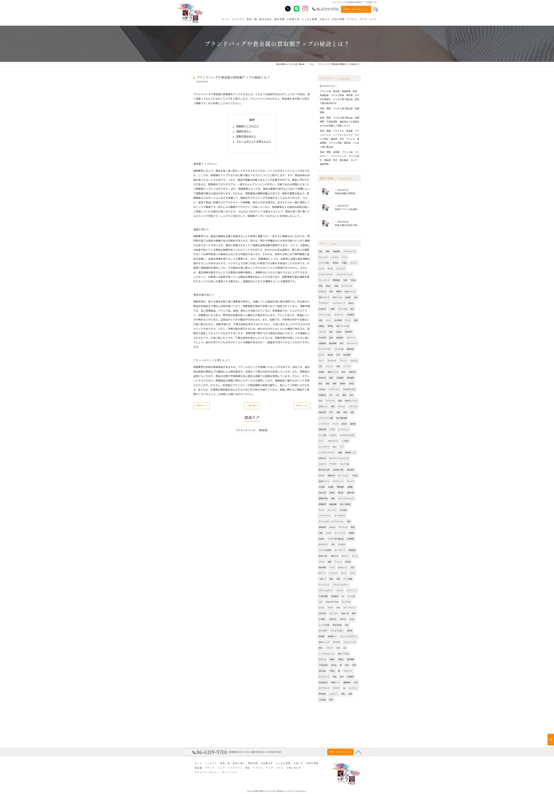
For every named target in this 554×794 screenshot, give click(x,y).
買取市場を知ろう (246, 136)
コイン (328, 320)
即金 (343, 693)
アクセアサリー (325, 515)
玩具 (352, 567)
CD (343, 596)
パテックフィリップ (344, 274)
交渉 (331, 412)
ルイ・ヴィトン (350, 607)
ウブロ (330, 607)
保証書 (330, 487)
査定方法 (334, 556)
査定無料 (340, 337)
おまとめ (322, 659)
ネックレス (353, 688)
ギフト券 (351, 596)
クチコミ (341, 406)
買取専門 (348, 332)
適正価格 (350, 469)
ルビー (321, 360)
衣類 (354, 665)
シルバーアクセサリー (348, 636)
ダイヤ (347, 320)
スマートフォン (325, 314)
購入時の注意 (324, 469)
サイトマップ (229, 772)
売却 (351, 395)
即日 (331, 699)
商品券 (330, 354)
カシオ (321, 268)
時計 (352, 309)
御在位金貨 (337, 625)
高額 (350, 693)
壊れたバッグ (324, 642)
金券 (348, 521)
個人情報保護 (341, 418)
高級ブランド (333, 372)
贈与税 (341, 492)
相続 (334, 383)
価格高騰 (332, 504)
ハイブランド (343, 429)
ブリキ (321, 561)
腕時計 (339, 291)
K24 (337, 395)
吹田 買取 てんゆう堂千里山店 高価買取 (339, 110)
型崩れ (339, 332)
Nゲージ (322, 573)
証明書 (350, 487)
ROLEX (321, 475)
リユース (339, 590)
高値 (355, 297)
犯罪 (352, 412)
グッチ (344, 257)
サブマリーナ (338, 481)
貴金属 (335, 262)
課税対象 (350, 492)
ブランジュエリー (326, 590)
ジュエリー (333, 693)
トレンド (329, 366)
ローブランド (340, 550)
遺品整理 (350, 377)
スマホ (328, 533)
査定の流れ (323, 556)
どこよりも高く (337, 630)
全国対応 (332, 619)
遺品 (320, 383)
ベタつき (322, 332)
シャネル (334, 257)
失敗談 (347, 561)
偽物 (345, 412)
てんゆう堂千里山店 (336, 538)
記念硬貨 (338, 320)
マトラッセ (343, 527)
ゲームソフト (324, 584)
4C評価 (322, 487)
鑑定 (344, 395)
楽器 (331, 579)
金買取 (351, 533)
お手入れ (322, 291)
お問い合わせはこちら (356, 9)
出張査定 (350, 314)
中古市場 (322, 337)
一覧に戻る (252, 405)
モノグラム (346, 602)
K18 (331, 395)
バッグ (335, 423)
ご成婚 (332, 309)
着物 (331, 377)
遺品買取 (350, 659)
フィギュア (333, 573)
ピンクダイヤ (324, 446)
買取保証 (350, 349)
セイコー (354, 262)
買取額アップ (350, 452)
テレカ (332, 567)
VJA (345, 648)
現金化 (328, 286)
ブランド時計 (324, 262)
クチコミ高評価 (325, 550)
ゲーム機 (322, 435)
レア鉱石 (345, 441)
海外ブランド (324, 297)
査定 (331, 337)
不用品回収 (323, 665)
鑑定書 (353, 423)
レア (341, 446)
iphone (332, 527)
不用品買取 (323, 596)
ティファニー (352, 590)
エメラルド (332, 360)
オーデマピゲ (340, 515)
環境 (320, 286)
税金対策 (322, 492)
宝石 (331, 291)
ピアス (321, 354)
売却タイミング (351, 400)
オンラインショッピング (339, 458)
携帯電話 (322, 527)
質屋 (333, 498)
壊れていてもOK (342, 326)
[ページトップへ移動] (358, 752)
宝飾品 (341, 659)
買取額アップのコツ (247, 126)
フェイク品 (344, 464)
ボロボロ (336, 642)
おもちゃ (345, 556)
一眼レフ (322, 579)
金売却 (332, 492)
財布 (341, 343)
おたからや (323, 544)
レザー (321, 441)
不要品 (332, 671)
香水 (347, 625)
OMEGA (343, 619)
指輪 (336, 286)
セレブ (321, 510)
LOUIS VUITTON (332, 602)
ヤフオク (332, 464)
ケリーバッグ (340, 533)
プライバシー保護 (326, 418)
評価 (340, 400)
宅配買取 (322, 343)
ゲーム (355, 556)
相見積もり (332, 636)
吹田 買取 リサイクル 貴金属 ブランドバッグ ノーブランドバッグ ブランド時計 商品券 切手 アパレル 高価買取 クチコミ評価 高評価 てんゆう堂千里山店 (339, 138)
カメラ (352, 573)
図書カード (335, 682)
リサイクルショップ (346, 498)
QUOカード (342, 567)
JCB (320, 602)
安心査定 (343, 510)
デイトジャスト (325, 349)
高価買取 (336, 251)
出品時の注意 (338, 469)
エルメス (354, 360)
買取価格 (340, 487)
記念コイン (323, 406)
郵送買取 (332, 343)
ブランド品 (342, 309)
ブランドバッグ (349, 251)
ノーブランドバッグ (327, 653)
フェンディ (333, 613)
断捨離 (321, 636)
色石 (320, 400)
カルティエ (340, 268)
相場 (338, 366)
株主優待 (346, 354)
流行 (320, 366)
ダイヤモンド (324, 688)
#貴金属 (263, 430)
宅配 (338, 579)
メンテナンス (347, 286)
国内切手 (322, 377)
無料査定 (322, 693)
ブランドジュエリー (341, 584)
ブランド (329, 648)
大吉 (333, 544)
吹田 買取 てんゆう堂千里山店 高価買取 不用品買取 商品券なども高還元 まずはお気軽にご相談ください (340, 121)
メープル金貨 (324, 625)
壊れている (337, 297)
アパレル (338, 561)
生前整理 (340, 377)
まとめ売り (323, 630)
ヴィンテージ (324, 280)
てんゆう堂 (339, 349)
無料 (320, 648)
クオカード (347, 671)
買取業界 (322, 504)
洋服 (320, 533)
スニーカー (332, 510)
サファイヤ (330, 400)
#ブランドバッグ (245, 430)
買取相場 (322, 429)
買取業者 (336, 280)
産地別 (344, 423)
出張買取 (350, 538)
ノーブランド (324, 423)
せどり (343, 573)
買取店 (321, 326)
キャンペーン (352, 343)
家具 (341, 676)
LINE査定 (322, 699)
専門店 (330, 326)
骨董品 (332, 659)
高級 (334, 676)
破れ (331, 332)
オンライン (351, 337)
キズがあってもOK (347, 435)
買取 (327, 251)
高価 (355, 320)
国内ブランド (350, 291)
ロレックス (323, 257)
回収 (347, 665)
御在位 (351, 303)
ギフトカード (324, 676)
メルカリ (322, 464)
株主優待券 (323, 682)
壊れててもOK (343, 653)
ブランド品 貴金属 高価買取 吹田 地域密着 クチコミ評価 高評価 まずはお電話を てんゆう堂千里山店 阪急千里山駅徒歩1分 (339, 97)
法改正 (351, 383)
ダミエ (321, 607)
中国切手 (352, 372)
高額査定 (322, 395)
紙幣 (333, 406)
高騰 (340, 452)
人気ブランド (333, 441)
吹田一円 (345, 613)
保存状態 (322, 613)
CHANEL (322, 389)
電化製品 (322, 671)
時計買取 (322, 567)
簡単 (353, 613)
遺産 (327, 383)
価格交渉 (331, 475)
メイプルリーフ (339, 303)
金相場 (348, 297)
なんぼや (341, 544)
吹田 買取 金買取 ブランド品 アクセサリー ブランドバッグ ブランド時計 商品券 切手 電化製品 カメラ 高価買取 (339, 157)
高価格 (321, 372)
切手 (338, 354)
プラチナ (336, 688)
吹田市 (321, 538)
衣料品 (333, 665)
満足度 (349, 630)
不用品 (353, 280)
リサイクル (353, 406)
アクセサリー (324, 303)
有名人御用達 (345, 504)
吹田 (320, 251)
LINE (338, 607)
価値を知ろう (243, 131)
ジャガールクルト (326, 274)
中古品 (355, 475)
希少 (334, 446)
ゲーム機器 (347, 579)
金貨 (343, 372)
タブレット (339, 314)
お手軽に (322, 619)
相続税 (342, 383)
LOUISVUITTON (349, 389)
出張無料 (350, 676)
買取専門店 (323, 498)
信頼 (345, 280)
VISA (338, 648)
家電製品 (334, 596)
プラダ (332, 429)
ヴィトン (343, 360)
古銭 (320, 320)
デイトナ (350, 481)
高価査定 (352, 550)
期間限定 (346, 682)
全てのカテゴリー (328, 85)
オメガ (330, 268)
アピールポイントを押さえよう (253, 141)
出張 (355, 682)
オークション (343, 475)
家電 (352, 527)
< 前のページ (201, 405)
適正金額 (322, 412)
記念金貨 (322, 309)
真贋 (338, 412)
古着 (329, 561)
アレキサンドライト (327, 452)
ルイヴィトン (334, 389)
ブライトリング (349, 642)
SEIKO (351, 619)
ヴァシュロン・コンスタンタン (331, 521)
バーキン (346, 366)
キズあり (332, 435)
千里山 (344, 262)
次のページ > (302, 405)
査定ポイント (324, 481)
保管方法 (322, 458)
